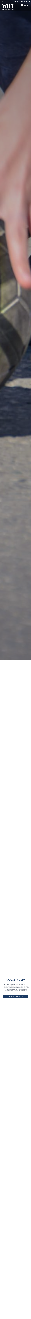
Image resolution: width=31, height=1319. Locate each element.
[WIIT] (11, 5)
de (5, 1)
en (2, 1)
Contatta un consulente (15, 996)
